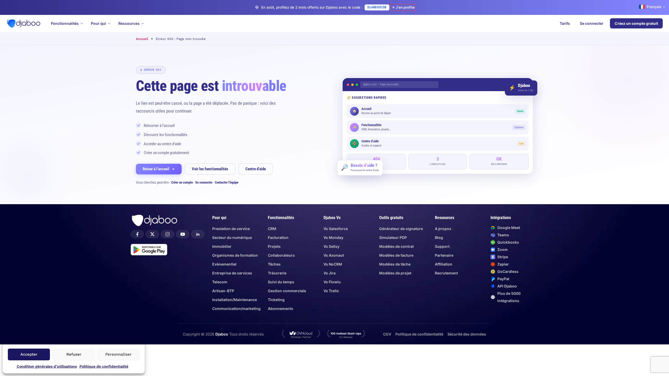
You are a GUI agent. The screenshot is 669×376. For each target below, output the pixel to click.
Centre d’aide (255, 169)
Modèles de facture (396, 255)
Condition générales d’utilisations (47, 366)
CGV (387, 334)
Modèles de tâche (395, 264)
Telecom (219, 282)
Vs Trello (331, 291)
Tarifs (565, 23)
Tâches (274, 264)
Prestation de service (231, 228)
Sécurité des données (466, 334)
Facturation (278, 237)
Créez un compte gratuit (636, 23)
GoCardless (507, 271)
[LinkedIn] (197, 234)
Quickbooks (508, 242)
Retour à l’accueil (156, 169)
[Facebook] (137, 234)
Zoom (502, 249)
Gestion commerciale (287, 291)
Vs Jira (330, 273)
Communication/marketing (236, 308)
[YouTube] (182, 234)
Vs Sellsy (331, 246)
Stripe (502, 257)
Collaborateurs (281, 255)
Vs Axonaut (334, 255)
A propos (443, 228)
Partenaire (444, 255)
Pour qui (98, 23)
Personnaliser (118, 354)
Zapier (503, 264)
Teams (503, 235)
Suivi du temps (281, 282)
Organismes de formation (235, 255)
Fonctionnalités (65, 23)
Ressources (129, 23)
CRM (272, 228)
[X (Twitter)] (152, 234)
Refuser (73, 354)
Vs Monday (333, 237)
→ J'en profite (403, 7)
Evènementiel (224, 264)
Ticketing (276, 299)
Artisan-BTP (223, 291)
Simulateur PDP (393, 237)
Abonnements (280, 308)
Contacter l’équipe (226, 182)
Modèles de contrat (396, 246)
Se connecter (591, 23)
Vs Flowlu (332, 282)
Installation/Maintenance (234, 299)
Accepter (28, 354)
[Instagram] (167, 234)
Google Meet (508, 227)
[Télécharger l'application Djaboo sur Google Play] (149, 249)
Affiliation (443, 264)
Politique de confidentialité (103, 366)
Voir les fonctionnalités (210, 169)
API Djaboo (507, 286)
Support (442, 246)
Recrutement (446, 273)
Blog (439, 237)
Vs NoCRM (333, 264)
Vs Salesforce (336, 228)
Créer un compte (182, 182)
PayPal (503, 279)
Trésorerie (277, 273)
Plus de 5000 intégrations (509, 297)
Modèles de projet (395, 273)
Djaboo (221, 334)
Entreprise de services (232, 273)
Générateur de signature (401, 228)
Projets (274, 246)
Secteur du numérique (232, 237)
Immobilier (222, 246)
